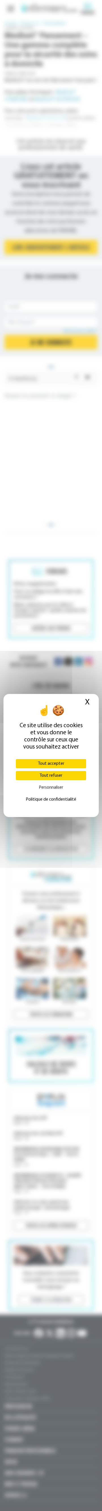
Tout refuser (51, 775)
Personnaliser (51, 787)
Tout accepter (51, 763)
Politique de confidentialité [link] (51, 799)
